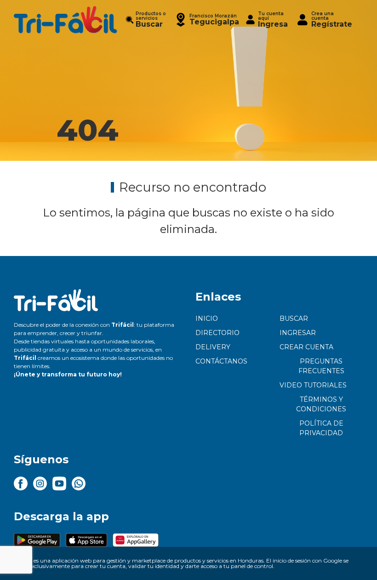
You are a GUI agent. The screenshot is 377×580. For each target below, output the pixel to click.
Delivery (212, 347)
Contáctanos (221, 361)
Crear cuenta (306, 347)
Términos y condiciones (321, 404)
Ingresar (298, 333)
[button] (206, 19)
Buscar (294, 318)
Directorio (217, 333)
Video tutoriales (313, 385)
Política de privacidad (321, 428)
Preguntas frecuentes (321, 366)
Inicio (206, 318)
